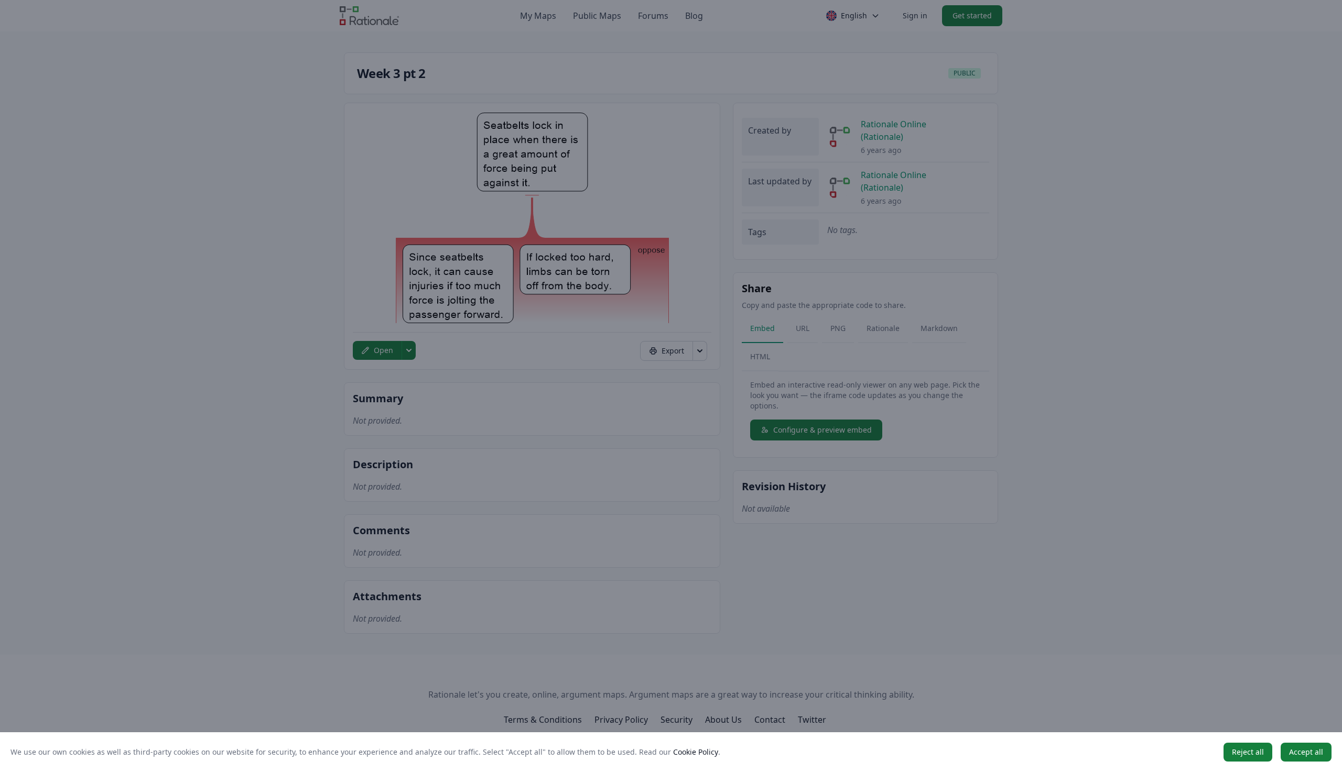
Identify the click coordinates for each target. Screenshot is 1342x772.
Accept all (1306, 752)
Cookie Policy (695, 752)
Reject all (1248, 752)
